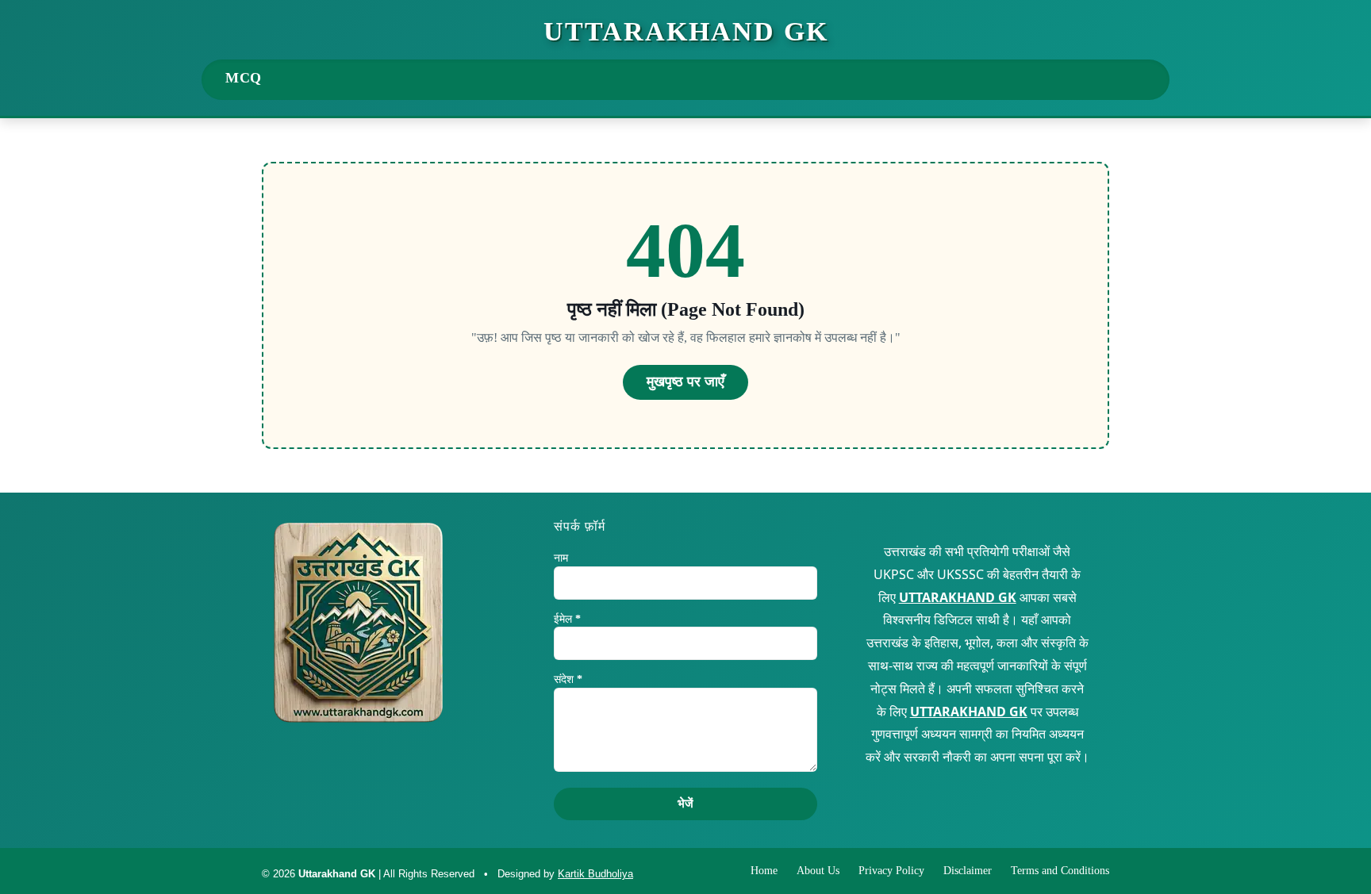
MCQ (243, 78)
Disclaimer (967, 871)
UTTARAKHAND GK (957, 597)
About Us (818, 871)
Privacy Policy (891, 871)
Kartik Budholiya (595, 874)
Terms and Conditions (1060, 871)
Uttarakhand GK (685, 32)
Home (764, 871)
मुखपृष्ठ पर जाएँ (685, 381)
